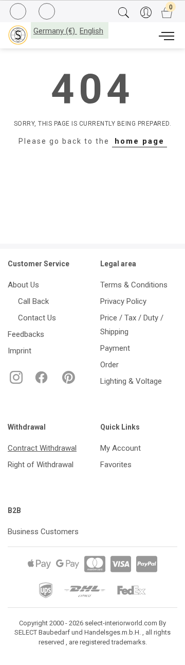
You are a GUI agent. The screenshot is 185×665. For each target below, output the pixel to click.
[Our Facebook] (40, 381)
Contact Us (35, 317)
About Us (23, 284)
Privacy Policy (123, 301)
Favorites (116, 464)
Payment (115, 348)
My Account (120, 448)
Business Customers (43, 531)
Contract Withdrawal (42, 448)
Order (109, 364)
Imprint (19, 350)
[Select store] (18, 35)
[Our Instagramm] (15, 381)
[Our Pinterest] (66, 381)
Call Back (31, 301)
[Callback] (19, 13)
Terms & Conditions (134, 284)
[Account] (146, 13)
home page (139, 141)
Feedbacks (26, 334)
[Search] (124, 13)
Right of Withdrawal (40, 464)
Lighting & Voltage (131, 381)
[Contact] (48, 11)
